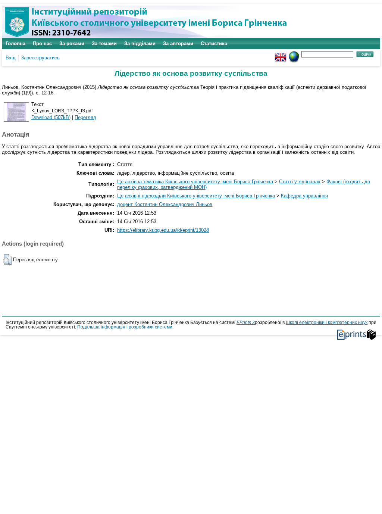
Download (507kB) (51, 117)
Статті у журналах (299, 181)
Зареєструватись (40, 57)
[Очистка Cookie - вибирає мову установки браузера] (294, 54)
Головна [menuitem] (15, 43)
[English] (280, 54)
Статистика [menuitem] (214, 43)
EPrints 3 (246, 322)
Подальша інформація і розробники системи (124, 327)
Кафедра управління (304, 196)
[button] (7, 259)
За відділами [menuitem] (140, 43)
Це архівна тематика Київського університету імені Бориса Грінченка (195, 181)
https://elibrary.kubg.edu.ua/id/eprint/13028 (163, 230)
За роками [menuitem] (71, 43)
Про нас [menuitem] (42, 43)
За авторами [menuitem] (178, 43)
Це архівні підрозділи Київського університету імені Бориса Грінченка (196, 196)
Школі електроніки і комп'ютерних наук (326, 322)
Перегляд (85, 117)
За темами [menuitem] (104, 43)
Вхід (11, 57)
